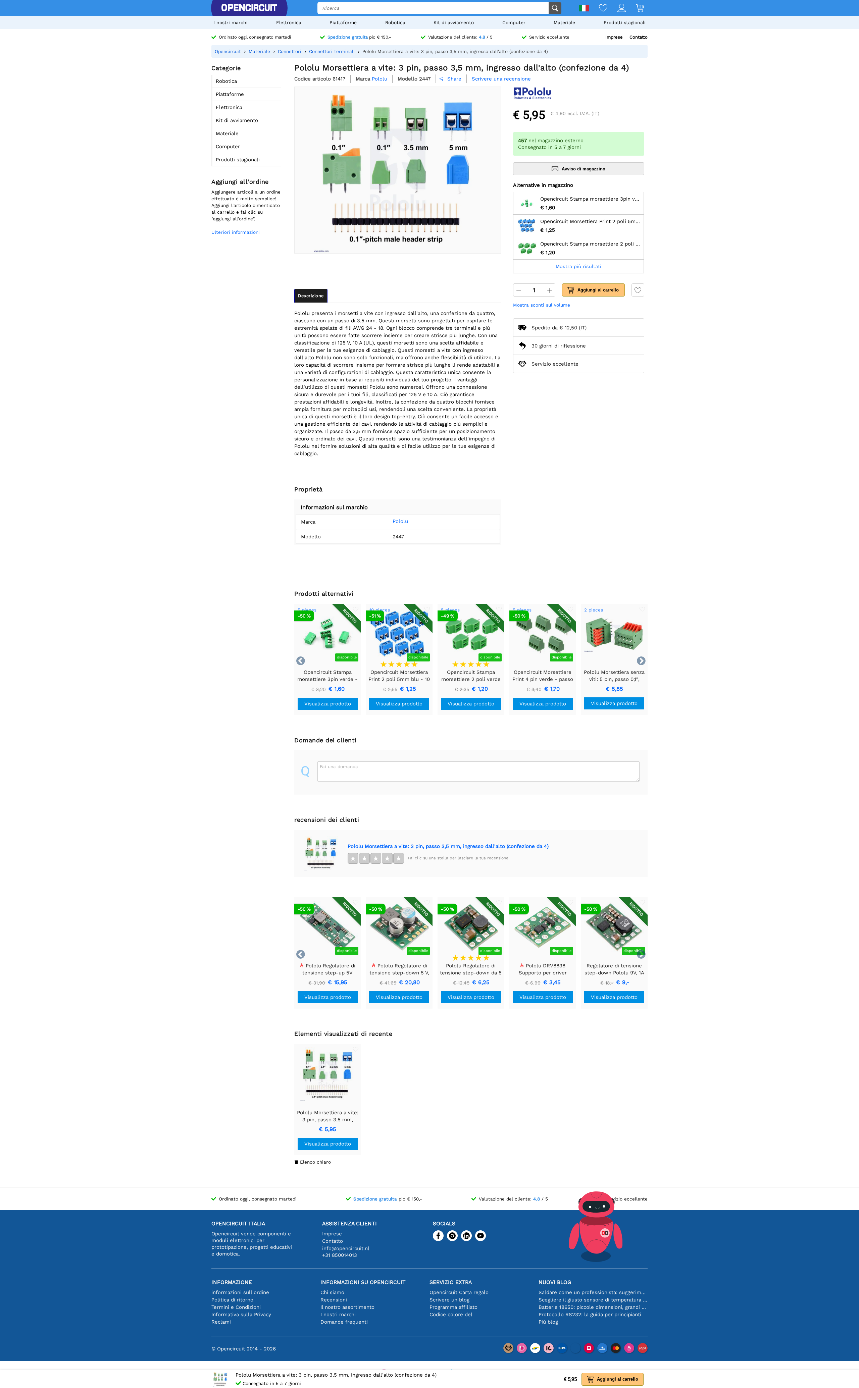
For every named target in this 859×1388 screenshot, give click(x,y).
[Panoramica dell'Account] (616, 8)
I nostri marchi (230, 22)
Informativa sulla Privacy (241, 1315)
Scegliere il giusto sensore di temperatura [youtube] (593, 1300)
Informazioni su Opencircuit (363, 1282)
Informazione (231, 1282)
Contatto (638, 37)
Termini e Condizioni (236, 1307)
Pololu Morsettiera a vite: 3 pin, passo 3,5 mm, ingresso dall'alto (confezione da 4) (448, 846)
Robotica (395, 22)
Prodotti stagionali (625, 22)
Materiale (564, 22)
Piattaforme (343, 22)
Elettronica (288, 22)
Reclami (221, 1322)
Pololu (400, 521)
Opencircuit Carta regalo (459, 1292)
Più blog (548, 1322)
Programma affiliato (453, 1307)
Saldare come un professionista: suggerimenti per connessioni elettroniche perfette (593, 1292)
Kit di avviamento (454, 22)
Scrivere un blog (449, 1300)
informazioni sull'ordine (240, 1292)
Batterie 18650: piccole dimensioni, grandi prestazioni (593, 1307)
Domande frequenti (344, 1322)
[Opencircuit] (249, 8)
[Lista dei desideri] (598, 8)
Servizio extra (451, 1282)
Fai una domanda (339, 766)
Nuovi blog (555, 1282)
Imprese (614, 37)
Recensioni (333, 1300)
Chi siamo (332, 1292)
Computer (513, 22)
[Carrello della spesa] (635, 8)
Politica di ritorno (232, 1300)
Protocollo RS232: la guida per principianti (590, 1315)
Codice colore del (451, 1315)
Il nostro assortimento (347, 1307)
